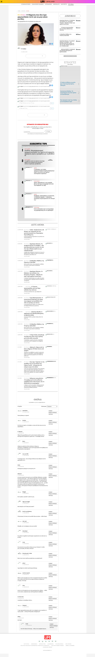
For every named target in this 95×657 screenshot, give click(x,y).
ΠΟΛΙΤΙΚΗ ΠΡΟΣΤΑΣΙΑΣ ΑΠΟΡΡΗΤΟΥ (41, 133)
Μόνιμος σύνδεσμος (53, 412)
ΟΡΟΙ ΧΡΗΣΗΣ (30, 133)
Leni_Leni (24, 521)
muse (23, 542)
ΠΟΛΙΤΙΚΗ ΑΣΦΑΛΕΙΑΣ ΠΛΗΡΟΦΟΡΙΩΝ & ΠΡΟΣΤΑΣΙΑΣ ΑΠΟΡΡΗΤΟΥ (35, 645)
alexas (19, 616)
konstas (24, 420)
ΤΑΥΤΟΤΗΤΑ (26, 643)
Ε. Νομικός (20, 431)
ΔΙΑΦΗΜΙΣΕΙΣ (50, 643)
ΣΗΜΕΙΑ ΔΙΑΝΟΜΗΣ (70, 645)
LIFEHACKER (48, 4)
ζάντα (23, 441)
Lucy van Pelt (25, 453)
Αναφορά (50, 410)
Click (23, 585)
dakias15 (20, 473)
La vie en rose (20, 596)
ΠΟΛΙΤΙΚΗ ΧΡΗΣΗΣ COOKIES (57, 645)
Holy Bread (24, 531)
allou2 (23, 563)
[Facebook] (50, 44)
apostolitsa (24, 410)
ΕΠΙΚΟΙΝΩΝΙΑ (34, 643)
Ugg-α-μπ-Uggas (26, 501)
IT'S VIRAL (71, 4)
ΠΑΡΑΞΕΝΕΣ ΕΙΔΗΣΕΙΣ (38, 4)
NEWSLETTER (42, 643)
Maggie (24, 491)
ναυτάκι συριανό (26, 572)
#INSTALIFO (56, 4)
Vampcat (24, 605)
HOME (19, 10)
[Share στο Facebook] (50, 85)
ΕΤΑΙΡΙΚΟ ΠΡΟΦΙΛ (59, 643)
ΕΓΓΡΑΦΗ (48, 131)
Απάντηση (51, 414)
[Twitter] (52, 44)
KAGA (19, 465)
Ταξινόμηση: (44, 406)
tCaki (27, 623)
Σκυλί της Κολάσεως (27, 511)
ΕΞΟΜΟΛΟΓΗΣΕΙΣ (25, 4)
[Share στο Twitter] (52, 85)
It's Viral (27, 10)
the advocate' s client (27, 553)
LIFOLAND (50, 1)
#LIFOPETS (64, 4)
